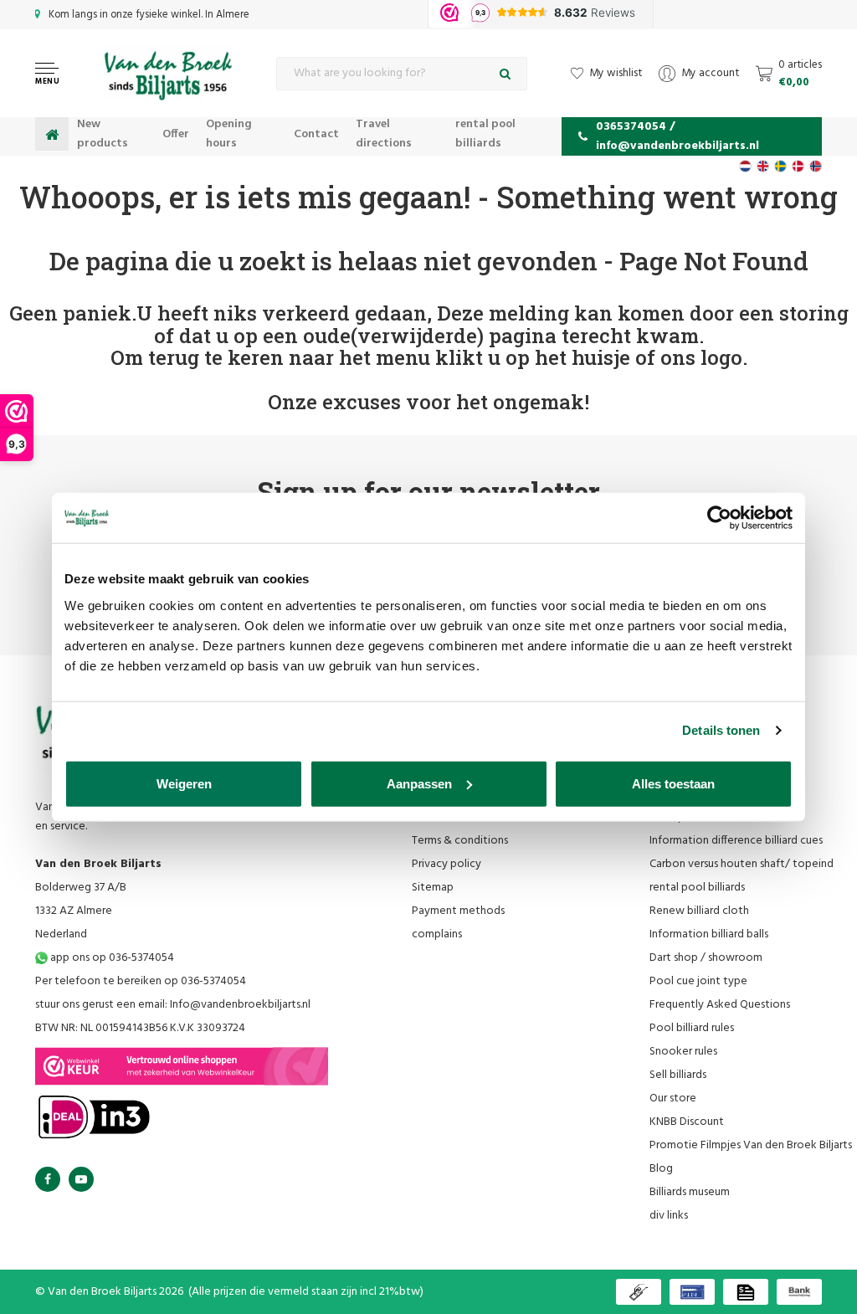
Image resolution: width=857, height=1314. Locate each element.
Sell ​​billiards (677, 1075)
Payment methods (458, 911)
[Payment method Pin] (692, 1292)
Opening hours (229, 134)
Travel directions (384, 134)
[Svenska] (780, 166)
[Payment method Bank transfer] (799, 1292)
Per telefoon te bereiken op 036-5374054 (140, 981)
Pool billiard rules (691, 1028)
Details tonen (721, 730)
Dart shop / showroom (705, 958)
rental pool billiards (485, 134)
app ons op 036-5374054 (111, 958)
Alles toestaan (673, 783)
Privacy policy (446, 864)
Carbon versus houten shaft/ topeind (741, 864)
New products (102, 134)
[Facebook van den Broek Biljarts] (47, 1179)
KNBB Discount (686, 1122)
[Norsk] (815, 166)
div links (668, 1215)
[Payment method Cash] (638, 1292)
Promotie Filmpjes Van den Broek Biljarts (750, 1145)
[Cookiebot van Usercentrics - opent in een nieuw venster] (719, 518)
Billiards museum (689, 1192)
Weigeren (184, 783)
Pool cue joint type (698, 981)
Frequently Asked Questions (719, 1004)
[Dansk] (798, 166)
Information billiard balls (708, 934)
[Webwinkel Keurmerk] (181, 1066)
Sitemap (433, 887)
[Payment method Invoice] (745, 1292)
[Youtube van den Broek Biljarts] (81, 1179)
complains (437, 934)
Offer (175, 134)
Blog (661, 1168)
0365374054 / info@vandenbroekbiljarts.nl (677, 136)
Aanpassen (419, 783)
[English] (763, 166)
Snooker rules (683, 1051)
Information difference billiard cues (736, 840)
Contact (316, 134)
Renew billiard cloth (699, 911)
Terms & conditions (460, 840)
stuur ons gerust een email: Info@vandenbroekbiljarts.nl (172, 1004)
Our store (672, 1098)
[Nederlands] (745, 166)
